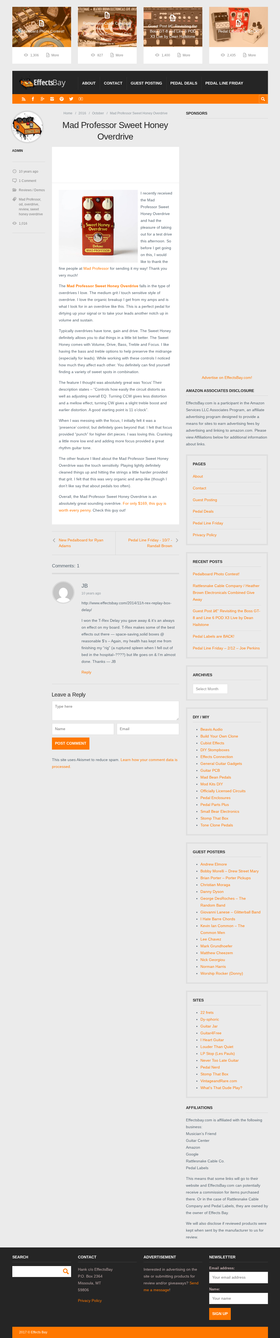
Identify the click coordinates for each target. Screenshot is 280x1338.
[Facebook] (33, 99)
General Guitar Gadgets (221, 763)
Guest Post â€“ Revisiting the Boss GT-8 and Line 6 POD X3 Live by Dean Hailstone (226, 618)
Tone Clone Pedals (216, 825)
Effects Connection (216, 756)
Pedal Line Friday (224, 83)
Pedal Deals (183, 83)
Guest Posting (146, 83)
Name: (214, 1289)
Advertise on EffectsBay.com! (227, 377)
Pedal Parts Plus (214, 804)
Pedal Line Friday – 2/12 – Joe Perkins (226, 648)
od (21, 204)
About (89, 83)
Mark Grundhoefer (216, 946)
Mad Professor (96, 268)
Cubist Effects (212, 743)
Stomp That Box (214, 818)
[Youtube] (81, 99)
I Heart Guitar (212, 1040)
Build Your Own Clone (219, 736)
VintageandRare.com (218, 1081)
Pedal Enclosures (215, 798)
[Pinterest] (61, 99)
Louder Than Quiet (216, 1046)
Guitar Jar (209, 1026)
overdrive (31, 204)
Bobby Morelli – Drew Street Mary (229, 871)
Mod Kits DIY (211, 784)
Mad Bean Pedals (215, 777)
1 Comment (27, 181)
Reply (86, 672)
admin (17, 151)
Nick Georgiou (212, 959)
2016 (82, 113)
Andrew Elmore (213, 864)
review (23, 209)
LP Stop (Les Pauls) (217, 1053)
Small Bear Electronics (219, 811)
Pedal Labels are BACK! (213, 636)
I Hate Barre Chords (217, 919)
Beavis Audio (211, 729)
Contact (113, 83)
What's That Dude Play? (221, 1088)
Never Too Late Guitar (219, 1060)
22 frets (207, 1012)
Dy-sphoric (209, 1019)
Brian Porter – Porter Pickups (225, 878)
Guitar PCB (210, 770)
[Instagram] (52, 99)
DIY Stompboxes (214, 750)
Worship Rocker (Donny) (221, 973)
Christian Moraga (215, 885)
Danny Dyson (212, 891)
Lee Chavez (210, 939)
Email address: (222, 1268)
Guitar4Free (210, 1033)
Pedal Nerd (210, 1067)
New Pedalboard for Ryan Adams (81, 543)
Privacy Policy (205, 535)
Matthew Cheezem (216, 953)
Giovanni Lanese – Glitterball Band (230, 912)
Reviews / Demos (32, 190)
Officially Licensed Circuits (223, 791)
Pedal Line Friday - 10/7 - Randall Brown (150, 543)
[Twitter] (71, 99)
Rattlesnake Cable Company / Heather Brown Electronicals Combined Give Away (226, 593)
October (98, 113)
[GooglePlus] (42, 99)
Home (67, 113)
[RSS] (23, 99)
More (55, 55)
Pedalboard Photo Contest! (216, 574)
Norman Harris (213, 966)
